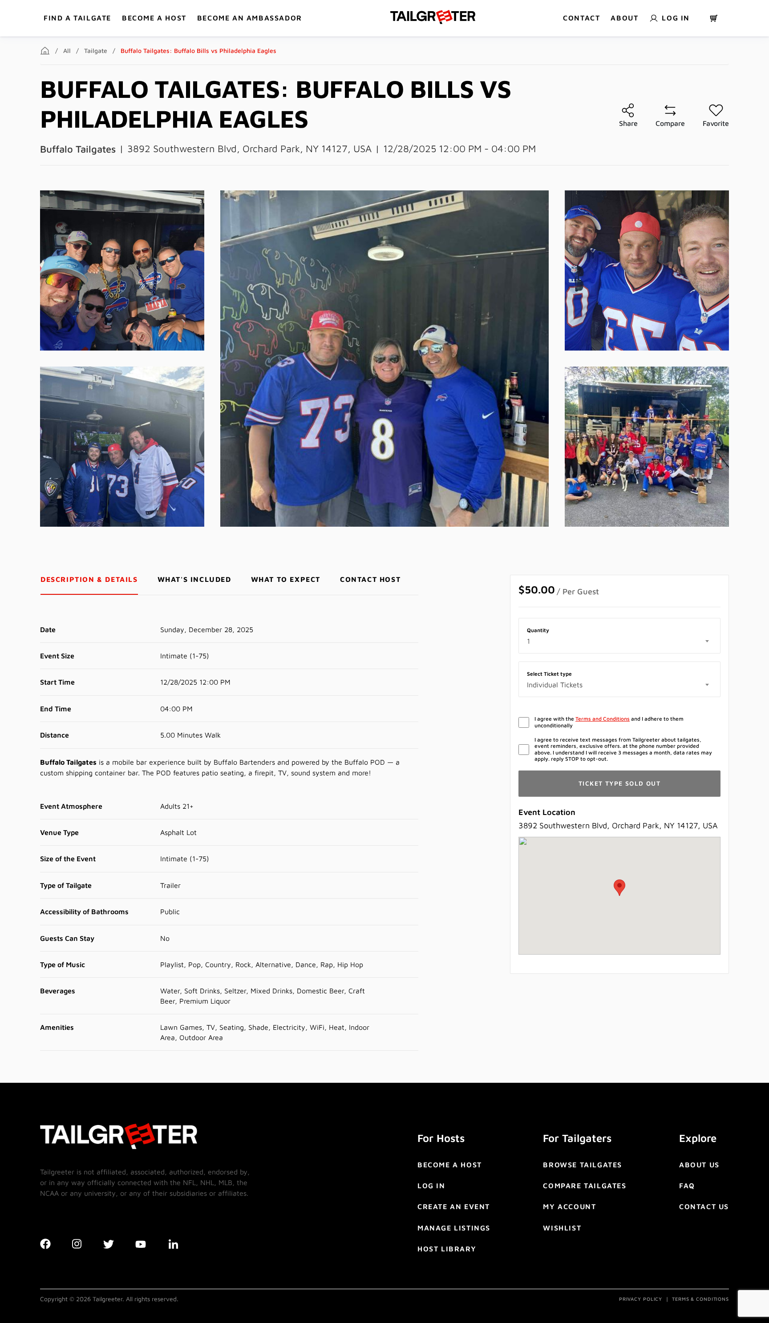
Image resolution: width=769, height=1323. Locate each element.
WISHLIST (562, 1228)
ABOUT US (699, 1165)
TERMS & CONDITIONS (700, 1299)
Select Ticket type (549, 674)
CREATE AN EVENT (453, 1206)
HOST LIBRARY (446, 1249)
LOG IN (431, 1186)
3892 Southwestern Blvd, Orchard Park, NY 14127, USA (249, 148)
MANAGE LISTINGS (453, 1228)
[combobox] (619, 641)
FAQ (687, 1186)
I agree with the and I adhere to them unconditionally (609, 722)
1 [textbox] (528, 641)
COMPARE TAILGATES (584, 1186)
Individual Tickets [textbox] (555, 685)
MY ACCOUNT (569, 1206)
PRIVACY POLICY (640, 1299)
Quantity (538, 630)
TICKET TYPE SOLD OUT (619, 783)
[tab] (89, 579)
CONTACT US (704, 1206)
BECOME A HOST (154, 18)
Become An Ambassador (249, 18)
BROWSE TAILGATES (582, 1165)
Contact (581, 18)
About (624, 18)
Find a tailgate (77, 18)
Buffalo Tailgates (78, 149)
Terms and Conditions (602, 718)
